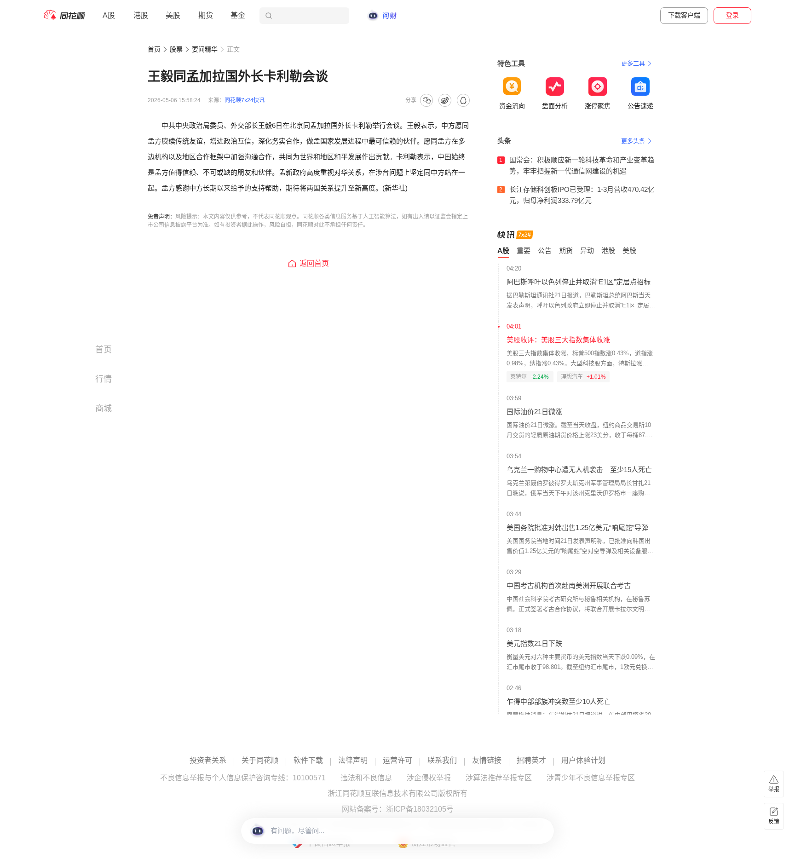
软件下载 (308, 760)
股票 (176, 49)
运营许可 (397, 760)
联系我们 (442, 760)
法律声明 (353, 760)
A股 (109, 15)
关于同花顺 (260, 760)
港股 (140, 15)
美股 (173, 15)
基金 (237, 15)
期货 (205, 15)
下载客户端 (684, 15)
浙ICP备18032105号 (420, 809)
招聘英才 (531, 760)
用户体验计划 (583, 760)
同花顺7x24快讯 (245, 100)
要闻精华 (205, 49)
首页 (154, 49)
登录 (732, 15)
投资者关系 (208, 760)
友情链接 (486, 760)
